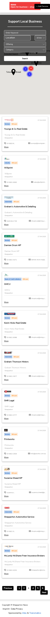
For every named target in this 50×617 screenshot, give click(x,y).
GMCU (7, 284)
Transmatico (35, 613)
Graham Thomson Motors (16, 361)
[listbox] (40, 38)
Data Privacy (17, 608)
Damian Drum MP (12, 245)
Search (25, 58)
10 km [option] (39, 38)
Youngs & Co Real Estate (15, 128)
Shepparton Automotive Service (19, 516)
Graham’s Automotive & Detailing (20, 206)
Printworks (9, 439)
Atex (24, 613)
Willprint (8, 167)
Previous (8, 588)
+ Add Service (42, 6)
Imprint (6, 608)
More (6, 147)
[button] (31, 68)
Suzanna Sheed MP (13, 478)
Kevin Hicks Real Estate (15, 322)
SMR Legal (9, 400)
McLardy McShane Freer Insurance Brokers (24, 555)
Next (44, 592)
